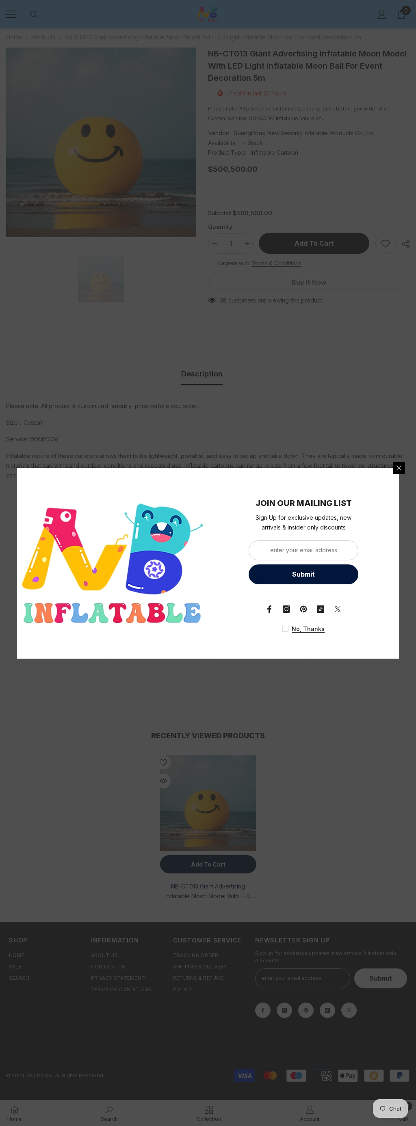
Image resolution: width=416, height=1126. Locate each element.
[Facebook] (269, 609)
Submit (303, 574)
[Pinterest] (303, 609)
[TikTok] (320, 609)
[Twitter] (337, 609)
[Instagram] (286, 609)
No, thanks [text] (308, 628)
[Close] (399, 468)
